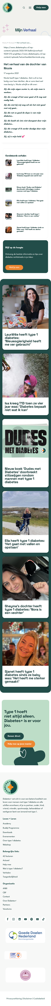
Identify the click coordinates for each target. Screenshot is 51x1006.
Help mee (7, 865)
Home (4, 43)
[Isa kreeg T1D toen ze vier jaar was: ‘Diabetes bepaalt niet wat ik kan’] (25, 375)
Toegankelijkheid (10, 877)
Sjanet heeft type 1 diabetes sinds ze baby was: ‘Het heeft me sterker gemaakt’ (30, 229)
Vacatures (7, 909)
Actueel (12, 43)
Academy (7, 824)
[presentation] (10, 162)
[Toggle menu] (30, 7)
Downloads (7, 832)
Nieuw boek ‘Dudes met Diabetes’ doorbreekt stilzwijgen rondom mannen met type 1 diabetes (29, 189)
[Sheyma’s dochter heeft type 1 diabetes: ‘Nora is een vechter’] (25, 578)
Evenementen (9, 837)
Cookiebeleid (39, 999)
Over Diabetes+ (9, 901)
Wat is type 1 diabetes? (13, 869)
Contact (6, 897)
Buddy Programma (11, 828)
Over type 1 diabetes (12, 841)
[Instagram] (13, 919)
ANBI (5, 888)
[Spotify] (31, 919)
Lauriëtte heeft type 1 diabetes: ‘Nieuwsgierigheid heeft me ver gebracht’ (28, 162)
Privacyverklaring (14, 999)
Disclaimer (27, 999)
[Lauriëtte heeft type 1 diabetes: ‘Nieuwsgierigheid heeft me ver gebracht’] (25, 307)
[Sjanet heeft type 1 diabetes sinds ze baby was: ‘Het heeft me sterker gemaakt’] (25, 644)
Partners (6, 905)
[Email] (37, 919)
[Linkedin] (19, 919)
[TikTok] (43, 919)
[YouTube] (25, 919)
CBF (4, 893)
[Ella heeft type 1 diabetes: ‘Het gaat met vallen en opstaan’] (25, 513)
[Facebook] (7, 919)
